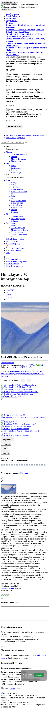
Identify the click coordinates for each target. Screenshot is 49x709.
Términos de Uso (22, 704)
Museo (12, 148)
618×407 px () (34, 365)
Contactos (25, 702)
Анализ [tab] (9, 297)
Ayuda (4, 702)
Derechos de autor (8, 707)
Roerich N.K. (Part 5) (23, 367)
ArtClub (14, 176)
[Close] (26, 142)
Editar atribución (7, 363)
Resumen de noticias (14, 126)
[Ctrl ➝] (13, 415)
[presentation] (27, 299)
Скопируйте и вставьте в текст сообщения (19, 681)
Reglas (12, 704)
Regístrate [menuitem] (21, 138)
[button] (12, 14)
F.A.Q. (10, 702)
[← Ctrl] (12, 396)
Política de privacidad (37, 704)
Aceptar (39, 675)
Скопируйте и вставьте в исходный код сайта (20, 674)
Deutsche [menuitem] (38, 135)
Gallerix (12, 689)
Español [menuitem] (23, 135)
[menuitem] (44, 135)
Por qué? (24, 473)
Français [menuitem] (30, 135)
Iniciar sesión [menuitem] (11, 138)
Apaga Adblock (8, 588)
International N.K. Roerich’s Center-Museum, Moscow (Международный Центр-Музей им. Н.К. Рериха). (23, 373)
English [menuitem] (17, 135)
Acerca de (17, 702)
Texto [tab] (9, 295)
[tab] (10, 290)
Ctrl (23, 380)
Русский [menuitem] (9, 135)
